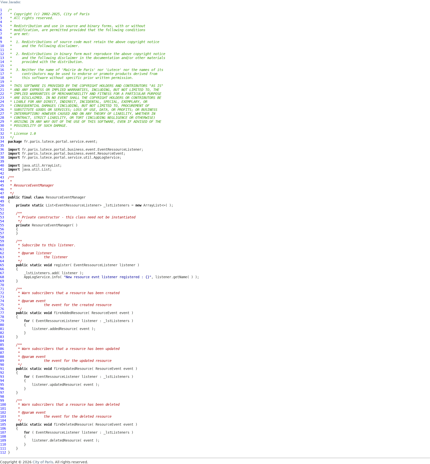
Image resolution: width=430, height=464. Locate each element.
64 (2, 261)
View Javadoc (10, 2)
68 (2, 277)
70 (2, 285)
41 (2, 169)
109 (3, 440)
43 (2, 177)
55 (2, 225)
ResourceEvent (104, 313)
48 (2, 197)
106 (3, 428)
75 (2, 305)
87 (2, 353)
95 (2, 385)
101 (3, 408)
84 (2, 341)
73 (2, 297)
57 (2, 233)
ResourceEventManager (66, 197)
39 (2, 161)
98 (2, 396)
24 (2, 102)
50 (2, 205)
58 (2, 237)
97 (2, 393)
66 (2, 269)
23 (2, 98)
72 (2, 293)
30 (2, 126)
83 (2, 337)
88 (2, 357)
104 (3, 420)
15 (2, 66)
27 (2, 114)
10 (2, 46)
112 (3, 452)
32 (2, 133)
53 (2, 217)
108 (3, 436)
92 (2, 373)
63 (2, 257)
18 (2, 78)
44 (2, 181)
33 (2, 137)
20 (2, 86)
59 (2, 241)
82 (2, 333)
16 (2, 70)
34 (2, 141)
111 (3, 448)
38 (2, 157)
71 (2, 289)
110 (3, 444)
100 (3, 404)
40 (2, 165)
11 (2, 50)
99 (2, 400)
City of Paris (43, 462)
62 (2, 253)
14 (2, 62)
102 (3, 412)
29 (2, 122)
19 (2, 82)
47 (2, 193)
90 (2, 365)
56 (2, 229)
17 (2, 74)
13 (2, 58)
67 (2, 273)
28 (2, 118)
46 (2, 189)
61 (2, 249)
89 (2, 361)
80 (2, 325)
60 (2, 245)
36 (2, 149)
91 (2, 369)
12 (2, 54)
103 (3, 416)
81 (2, 329)
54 (2, 221)
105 (3, 424)
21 (2, 90)
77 (2, 313)
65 (2, 265)
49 (2, 201)
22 (2, 94)
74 (2, 301)
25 (2, 106)
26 (2, 110)
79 (2, 321)
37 (2, 153)
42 (2, 173)
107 (3, 432)
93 (2, 377)
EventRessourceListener (95, 265)
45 (2, 185)
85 (2, 345)
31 (2, 130)
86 (2, 349)
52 (2, 213)
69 (2, 281)
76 (2, 309)
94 (2, 381)
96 (2, 389)
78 (2, 317)
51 (2, 209)
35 (2, 145)
